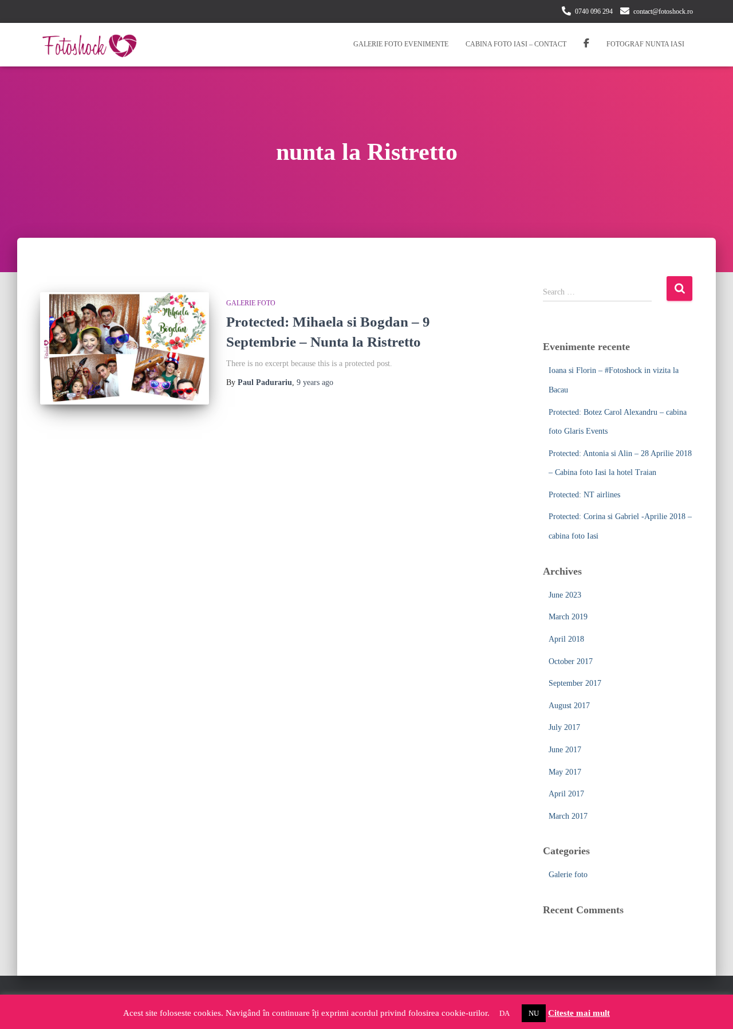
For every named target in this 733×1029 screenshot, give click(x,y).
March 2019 (568, 616)
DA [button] (504, 1013)
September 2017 (575, 683)
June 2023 (565, 595)
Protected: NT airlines (584, 494)
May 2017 (565, 772)
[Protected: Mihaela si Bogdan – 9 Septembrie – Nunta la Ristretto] (124, 348)
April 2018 (566, 639)
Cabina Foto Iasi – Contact (516, 44)
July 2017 (564, 727)
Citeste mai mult (579, 1013)
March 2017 (568, 816)
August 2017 (569, 705)
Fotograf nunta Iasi (645, 44)
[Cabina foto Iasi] (89, 44)
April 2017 (566, 794)
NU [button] (534, 1013)
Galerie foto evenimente (400, 44)
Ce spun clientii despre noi (586, 45)
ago (315, 382)
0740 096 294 (594, 11)
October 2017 (571, 661)
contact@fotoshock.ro (663, 11)
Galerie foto (250, 303)
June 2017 (565, 749)
